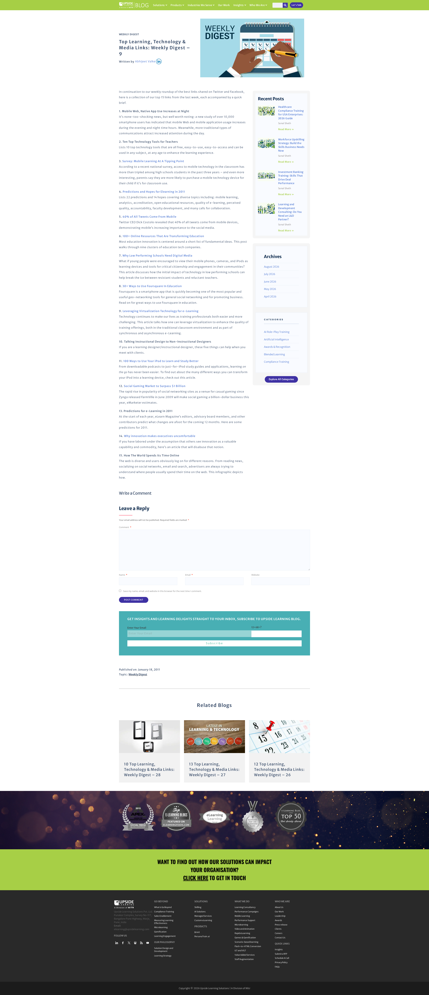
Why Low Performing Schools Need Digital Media (157, 255)
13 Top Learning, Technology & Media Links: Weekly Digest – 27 (214, 769)
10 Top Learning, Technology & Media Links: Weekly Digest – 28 (149, 769)
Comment (125, 527)
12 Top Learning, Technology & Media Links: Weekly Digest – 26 (279, 769)
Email (189, 574)
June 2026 (270, 281)
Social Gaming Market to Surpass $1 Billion (155, 386)
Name (123, 574)
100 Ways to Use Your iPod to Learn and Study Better (161, 361)
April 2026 (270, 296)
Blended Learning (274, 354)
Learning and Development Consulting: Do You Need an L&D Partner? (290, 212)
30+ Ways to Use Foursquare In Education (152, 286)
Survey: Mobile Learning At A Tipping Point (153, 161)
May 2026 (270, 289)
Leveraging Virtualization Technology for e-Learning (161, 311)
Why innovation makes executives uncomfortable (159, 436)
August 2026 (271, 266)
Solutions (159, 5)
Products (176, 5)
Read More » (286, 129)
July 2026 (269, 274)
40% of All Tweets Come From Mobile (149, 216)
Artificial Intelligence (276, 339)
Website (255, 574)
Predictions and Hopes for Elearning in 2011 (154, 191)
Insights (238, 5)
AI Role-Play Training (276, 332)
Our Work (224, 5)
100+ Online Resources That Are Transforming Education (163, 236)
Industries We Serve (200, 5)
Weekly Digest (129, 34)
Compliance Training (276, 361)
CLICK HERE (195, 878)
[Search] (285, 5)
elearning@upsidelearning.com (131, 929)
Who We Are (257, 5)
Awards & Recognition (277, 346)
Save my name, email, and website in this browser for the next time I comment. (162, 591)
